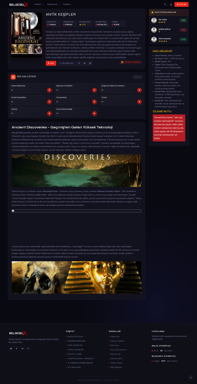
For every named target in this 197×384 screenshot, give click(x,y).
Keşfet (38, 4)
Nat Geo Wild (116, 358)
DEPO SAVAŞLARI (75, 345)
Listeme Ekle (67, 63)
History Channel (117, 341)
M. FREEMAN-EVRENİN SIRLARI (80, 363)
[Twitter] (84, 63)
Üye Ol (182, 4)
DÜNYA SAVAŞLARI (75, 350)
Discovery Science (118, 350)
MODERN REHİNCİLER (76, 341)
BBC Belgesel (116, 367)
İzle (52, 63)
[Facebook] (79, 63)
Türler (66, 4)
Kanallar (52, 4)
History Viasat (116, 363)
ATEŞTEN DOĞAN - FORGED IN (80, 358)
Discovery (115, 345)
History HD (115, 336)
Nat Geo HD (115, 354)
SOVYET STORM (75, 354)
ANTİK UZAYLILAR (75, 336)
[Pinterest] (90, 63)
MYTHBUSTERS (74, 367)
